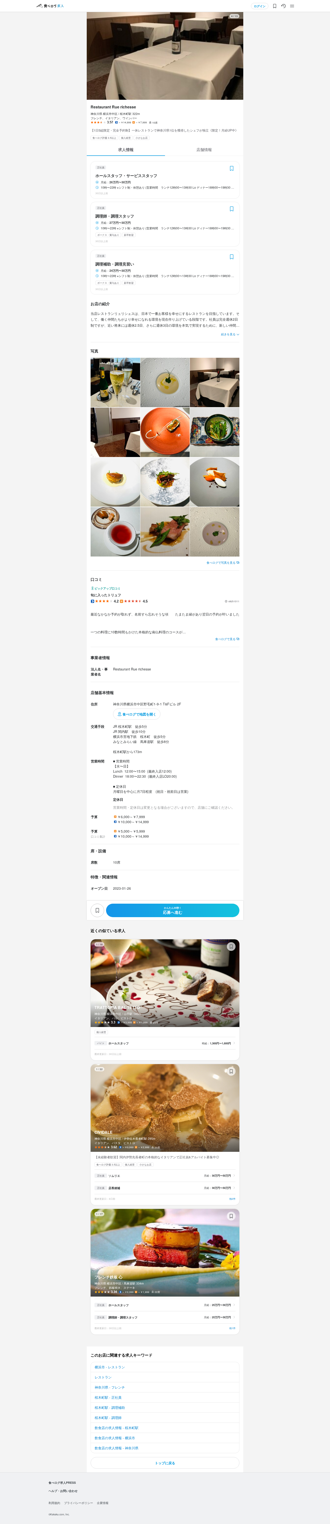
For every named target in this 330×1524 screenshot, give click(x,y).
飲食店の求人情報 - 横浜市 (115, 1437)
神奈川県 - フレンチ (110, 1387)
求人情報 (126, 149)
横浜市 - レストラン (110, 1367)
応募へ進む (172, 910)
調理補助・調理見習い (114, 264)
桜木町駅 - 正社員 (108, 1397)
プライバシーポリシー (78, 1503)
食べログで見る (225, 639)
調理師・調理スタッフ (114, 216)
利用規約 (54, 1503)
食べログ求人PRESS (62, 1482)
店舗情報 (204, 149)
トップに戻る (165, 1462)
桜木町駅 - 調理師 (108, 1417)
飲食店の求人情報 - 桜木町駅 (116, 1427)
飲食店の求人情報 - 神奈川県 (116, 1447)
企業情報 (102, 1503)
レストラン (103, 1377)
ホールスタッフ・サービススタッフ (126, 176)
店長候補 (114, 1187)
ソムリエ (114, 1175)
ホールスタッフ (118, 1043)
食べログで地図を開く (139, 714)
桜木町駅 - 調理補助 (110, 1407)
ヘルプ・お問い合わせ (63, 1491)
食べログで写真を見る (221, 562)
